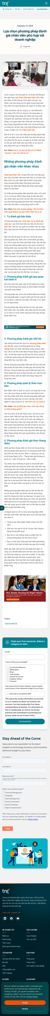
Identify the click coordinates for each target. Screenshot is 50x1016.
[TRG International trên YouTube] (17, 918)
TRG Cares (6, 943)
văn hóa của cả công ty (35, 402)
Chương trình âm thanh (11, 959)
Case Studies (31, 936)
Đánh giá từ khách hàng (11, 946)
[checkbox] (25, 674)
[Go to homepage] (5, 3)
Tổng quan (30, 959)
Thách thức (30, 962)
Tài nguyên (7, 953)
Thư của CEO (31, 939)
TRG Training (7, 973)
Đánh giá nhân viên (12, 175)
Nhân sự (5, 936)
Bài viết (5, 962)
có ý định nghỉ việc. (27, 130)
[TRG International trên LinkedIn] (4, 918)
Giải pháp (30, 953)
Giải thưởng (6, 939)
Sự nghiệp (30, 979)
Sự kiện (5, 979)
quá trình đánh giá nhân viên (27, 97)
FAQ (3, 966)
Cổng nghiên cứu (8, 969)
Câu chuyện (31, 930)
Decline (25, 1009)
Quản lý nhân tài (11, 624)
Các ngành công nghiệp (35, 966)
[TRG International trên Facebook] (11, 918)
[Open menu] (46, 3)
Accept (25, 1003)
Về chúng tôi (8, 930)
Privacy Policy (32, 997)
